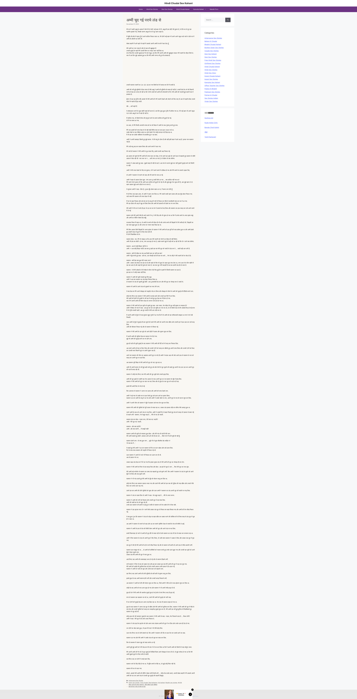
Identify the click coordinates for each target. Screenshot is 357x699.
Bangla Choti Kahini (212, 127)
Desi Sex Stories (167, 9)
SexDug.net (209, 118)
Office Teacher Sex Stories (214, 86)
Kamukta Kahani (198, 9)
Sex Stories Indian (211, 98)
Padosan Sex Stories (212, 92)
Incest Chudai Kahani (212, 76)
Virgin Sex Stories (211, 101)
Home (141, 9)
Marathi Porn (214, 9)
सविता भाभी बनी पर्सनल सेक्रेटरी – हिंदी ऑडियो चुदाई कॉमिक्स (143, 684)
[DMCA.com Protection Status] (209, 113)
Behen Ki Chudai (211, 41)
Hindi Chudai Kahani (183, 9)
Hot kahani (161, 682)
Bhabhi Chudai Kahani (213, 44)
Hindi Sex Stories (152, 9)
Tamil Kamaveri (210, 137)
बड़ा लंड (180, 682)
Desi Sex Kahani (211, 54)
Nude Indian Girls (211, 123)
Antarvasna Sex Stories (136, 680)
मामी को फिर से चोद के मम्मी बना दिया (137, 686)
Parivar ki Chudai (211, 95)
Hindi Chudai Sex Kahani (178, 3)
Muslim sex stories (171, 682)
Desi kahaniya (153, 682)
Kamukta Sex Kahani (212, 82)
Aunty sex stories (134, 682)
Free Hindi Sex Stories (213, 60)
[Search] (228, 20)
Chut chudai (144, 682)
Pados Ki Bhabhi (211, 89)
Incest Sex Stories (211, 79)
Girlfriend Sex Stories (212, 63)
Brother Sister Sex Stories (214, 48)
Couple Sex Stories (212, 51)
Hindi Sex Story (210, 73)
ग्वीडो (206, 132)
